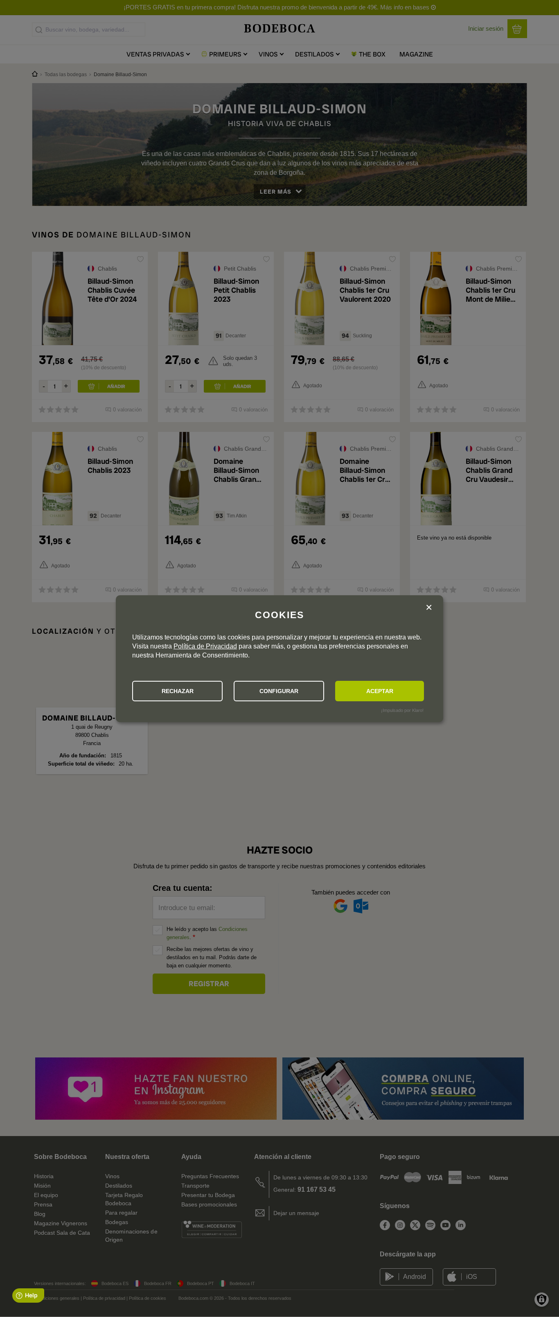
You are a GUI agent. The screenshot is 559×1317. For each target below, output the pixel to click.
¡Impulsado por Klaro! (402, 710)
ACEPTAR (379, 691)
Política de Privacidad (205, 646)
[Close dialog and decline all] (429, 608)
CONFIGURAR (278, 691)
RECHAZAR (178, 691)
